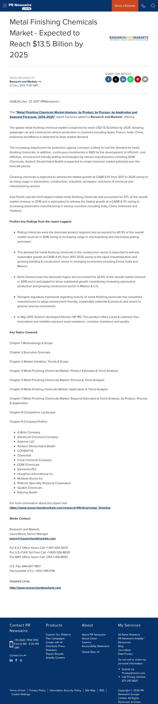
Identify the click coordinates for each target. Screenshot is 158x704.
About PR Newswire (94, 635)
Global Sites (89, 652)
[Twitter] (21, 660)
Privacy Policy (37, 690)
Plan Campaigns (55, 638)
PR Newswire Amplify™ (131, 638)
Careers (86, 642)
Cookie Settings (21, 694)
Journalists (124, 650)
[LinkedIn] (12, 660)
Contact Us (17, 655)
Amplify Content (55, 658)
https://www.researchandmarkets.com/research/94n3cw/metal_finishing (60, 507)
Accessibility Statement (95, 646)
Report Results (55, 654)
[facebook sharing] (108, 79)
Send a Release (125, 5)
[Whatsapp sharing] (130, 79)
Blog (121, 646)
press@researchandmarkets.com (33, 538)
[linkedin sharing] (123, 79)
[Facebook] (16, 660)
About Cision (89, 638)
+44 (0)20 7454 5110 (26, 640)
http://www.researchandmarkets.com (35, 588)
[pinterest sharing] (137, 79)
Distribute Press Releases (55, 648)
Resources (124, 642)
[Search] (153, 6)
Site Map (90, 690)
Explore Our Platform (58, 635)
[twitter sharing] (116, 80)
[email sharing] (145, 79)
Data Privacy (125, 654)
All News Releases (129, 635)
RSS (101, 690)
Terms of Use (17, 690)
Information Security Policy (65, 690)
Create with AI (54, 642)
